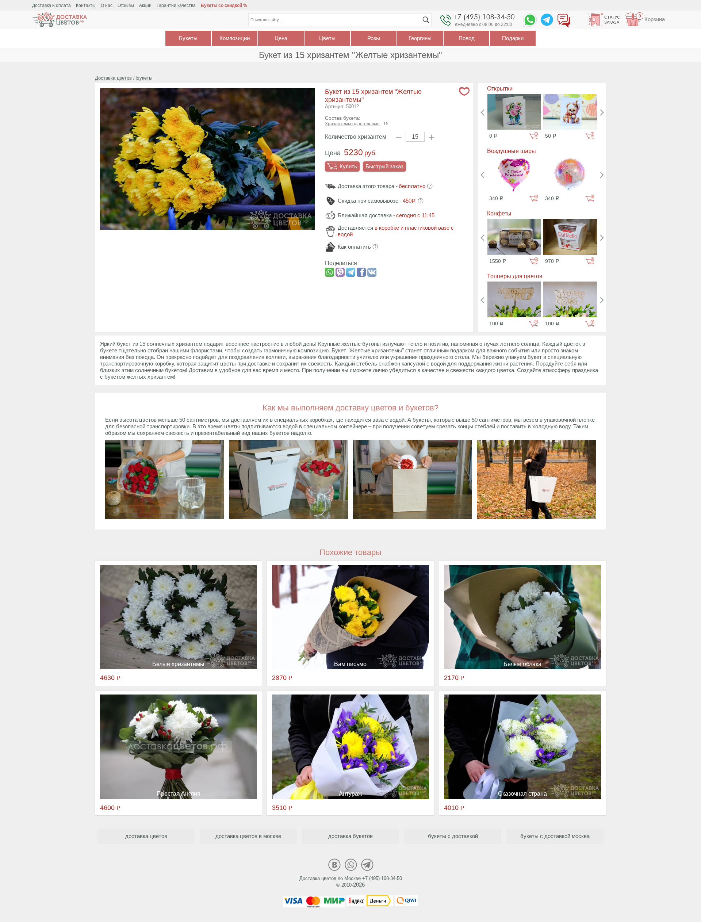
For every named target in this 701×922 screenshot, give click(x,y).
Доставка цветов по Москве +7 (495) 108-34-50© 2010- (350, 882)
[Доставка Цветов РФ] (59, 19)
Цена (281, 38)
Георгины (420, 38)
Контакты (86, 5)
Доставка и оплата (51, 5)
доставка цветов (146, 836)
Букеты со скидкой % (224, 5)
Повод (467, 38)
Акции (145, 5)
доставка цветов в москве (248, 836)
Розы (373, 38)
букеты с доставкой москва (555, 836)
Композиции (234, 38)
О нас (106, 5)
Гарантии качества (176, 5)
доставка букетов (350, 836)
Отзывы (126, 5)
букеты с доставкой (453, 836)
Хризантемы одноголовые (352, 123)
